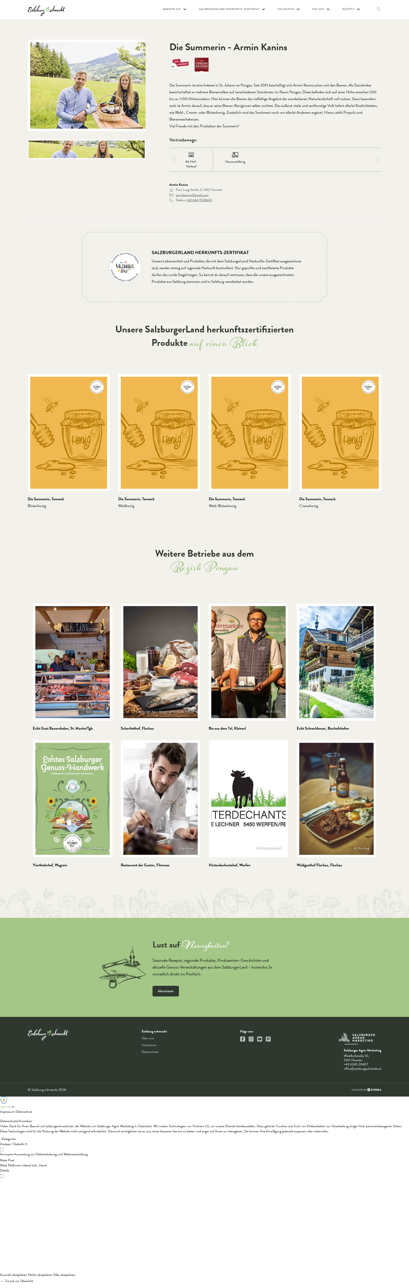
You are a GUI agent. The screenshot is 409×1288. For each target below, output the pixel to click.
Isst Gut (318, 9)
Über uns (148, 1038)
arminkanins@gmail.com (192, 195)
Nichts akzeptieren (40, 1274)
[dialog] (204, 1191)
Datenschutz (150, 1051)
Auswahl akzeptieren (13, 1274)
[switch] (204, 1149)
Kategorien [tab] (9, 1138)
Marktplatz (172, 9)
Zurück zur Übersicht (19, 1281)
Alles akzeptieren (64, 1274)
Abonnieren (166, 991)
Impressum (149, 1045)
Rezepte (348, 9)
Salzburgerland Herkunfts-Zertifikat (229, 9)
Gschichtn (286, 9)
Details (4, 1170)
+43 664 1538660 (199, 200)
